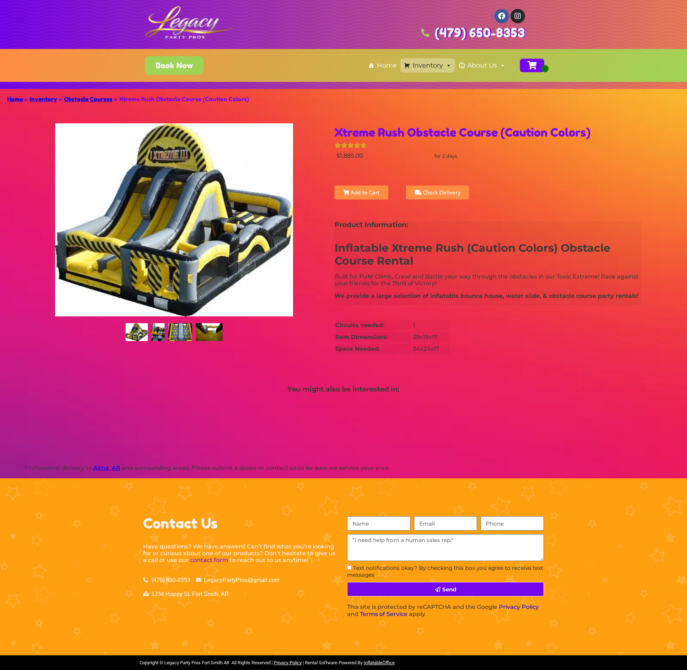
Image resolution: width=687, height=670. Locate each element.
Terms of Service (384, 614)
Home (387, 65)
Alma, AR (106, 467)
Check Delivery (441, 192)
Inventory (428, 65)
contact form (209, 560)
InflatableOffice (379, 662)
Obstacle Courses (88, 99)
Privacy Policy (519, 607)
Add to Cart (364, 192)
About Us (482, 65)
